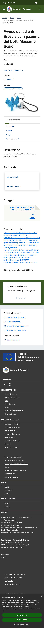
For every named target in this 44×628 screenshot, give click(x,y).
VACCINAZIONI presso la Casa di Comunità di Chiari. (21, 250)
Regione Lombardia (9, 2)
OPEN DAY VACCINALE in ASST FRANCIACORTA (20, 262)
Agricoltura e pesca (11, 477)
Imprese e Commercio (12, 434)
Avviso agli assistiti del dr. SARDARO (16, 260)
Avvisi (19, 18)
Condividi (7, 70)
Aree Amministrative (12, 397)
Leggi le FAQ (9, 581)
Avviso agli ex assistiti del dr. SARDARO (17, 257)
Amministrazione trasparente (15, 594)
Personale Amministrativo (14, 410)
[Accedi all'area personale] (36, 2)
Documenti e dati (11, 414)
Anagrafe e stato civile (12, 424)
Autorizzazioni (10, 473)
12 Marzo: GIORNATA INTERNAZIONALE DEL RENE (21, 252)
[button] (22, 624)
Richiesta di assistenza (12, 584)
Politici (7, 407)
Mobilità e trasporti (11, 447)
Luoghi (7, 503)
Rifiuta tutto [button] (22, 620)
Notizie (7, 487)
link (3, 611)
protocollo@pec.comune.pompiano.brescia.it (21, 527)
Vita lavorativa (10, 430)
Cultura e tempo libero (12, 427)
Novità (12, 18)
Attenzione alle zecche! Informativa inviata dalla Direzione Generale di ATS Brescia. (20, 234)
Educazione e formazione (13, 457)
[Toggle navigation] (4, 9)
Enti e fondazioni (10, 404)
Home (4, 18)
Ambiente (8, 467)
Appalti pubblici (10, 437)
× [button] (41, 596)
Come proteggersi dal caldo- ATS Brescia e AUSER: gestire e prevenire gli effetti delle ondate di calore (21, 241)
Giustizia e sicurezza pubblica (15, 460)
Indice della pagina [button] (13, 120)
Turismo (7, 444)
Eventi (7, 506)
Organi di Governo (11, 394)
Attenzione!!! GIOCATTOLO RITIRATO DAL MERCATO (22, 237)
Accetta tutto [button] (22, 615)
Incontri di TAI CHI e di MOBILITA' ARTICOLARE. (20, 255)
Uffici (6, 400)
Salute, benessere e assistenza (15, 470)
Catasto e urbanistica (12, 440)
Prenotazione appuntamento (15, 574)
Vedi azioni (17, 70)
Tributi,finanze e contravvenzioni (16, 464)
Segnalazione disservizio (13, 577)
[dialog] (22, 611)
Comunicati (9, 490)
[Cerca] (39, 9)
